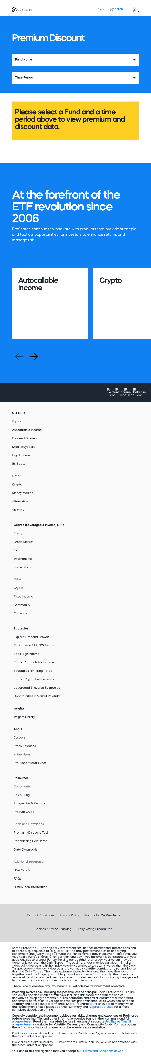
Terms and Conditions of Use (103, 1051)
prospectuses (103, 1007)
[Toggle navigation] (135, 9)
